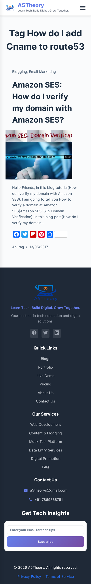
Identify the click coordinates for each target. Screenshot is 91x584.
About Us (45, 393)
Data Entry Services (45, 450)
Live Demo (46, 375)
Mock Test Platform (45, 441)
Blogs (45, 358)
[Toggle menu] (83, 8)
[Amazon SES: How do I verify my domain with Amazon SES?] (39, 155)
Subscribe (45, 541)
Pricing (45, 384)
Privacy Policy (29, 576)
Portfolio (45, 367)
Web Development (45, 424)
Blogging (19, 71)
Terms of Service (60, 576)
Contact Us (45, 401)
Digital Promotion (45, 458)
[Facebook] (34, 333)
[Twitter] (45, 333)
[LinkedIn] (57, 333)
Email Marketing (42, 71)
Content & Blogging (45, 433)
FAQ (45, 467)
